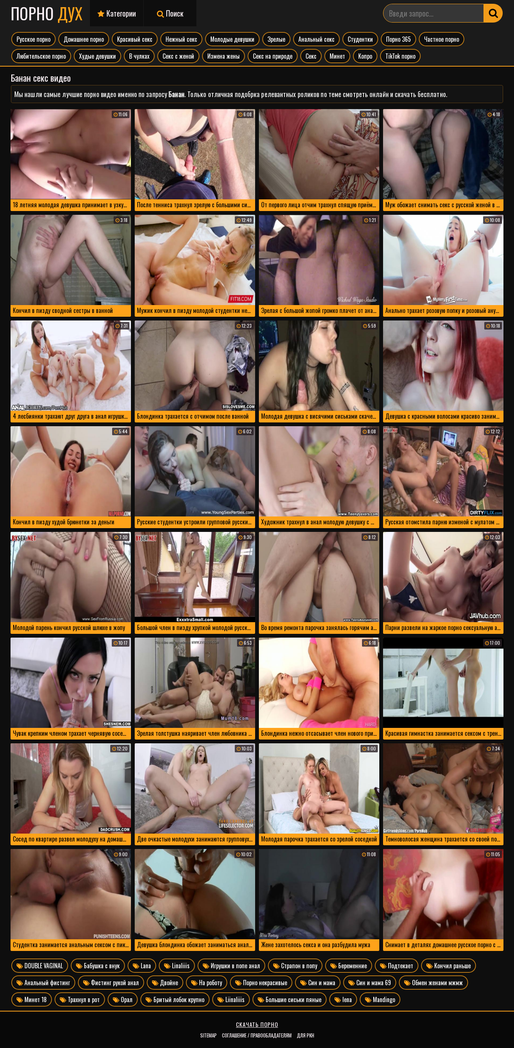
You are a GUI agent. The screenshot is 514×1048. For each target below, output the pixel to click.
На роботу (210, 982)
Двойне (168, 982)
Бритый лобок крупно (178, 999)
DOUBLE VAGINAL (43, 965)
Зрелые (276, 39)
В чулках (139, 56)
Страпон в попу (298, 965)
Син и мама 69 (373, 982)
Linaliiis (180, 965)
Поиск (173, 13)
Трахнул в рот (83, 999)
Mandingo (383, 999)
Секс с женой (178, 56)
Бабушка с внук (101, 965)
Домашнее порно (84, 39)
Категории (120, 13)
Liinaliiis (234, 999)
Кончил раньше (452, 965)
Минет (337, 56)
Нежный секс (181, 39)
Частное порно (441, 39)
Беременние (352, 965)
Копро (365, 56)
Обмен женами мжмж (437, 982)
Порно (46, 13)
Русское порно (33, 39)
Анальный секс (316, 39)
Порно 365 (398, 39)
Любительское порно (41, 56)
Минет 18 (35, 999)
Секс (311, 56)
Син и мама (321, 982)
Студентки (360, 39)
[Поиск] (493, 13)
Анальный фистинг (46, 982)
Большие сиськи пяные (292, 999)
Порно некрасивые (264, 982)
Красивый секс (134, 39)
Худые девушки (97, 56)
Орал (125, 999)
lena (346, 999)
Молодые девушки (232, 39)
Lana (145, 965)
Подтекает (399, 965)
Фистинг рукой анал (114, 982)
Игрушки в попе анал (234, 965)
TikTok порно (400, 56)
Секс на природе (272, 56)
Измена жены (223, 56)
